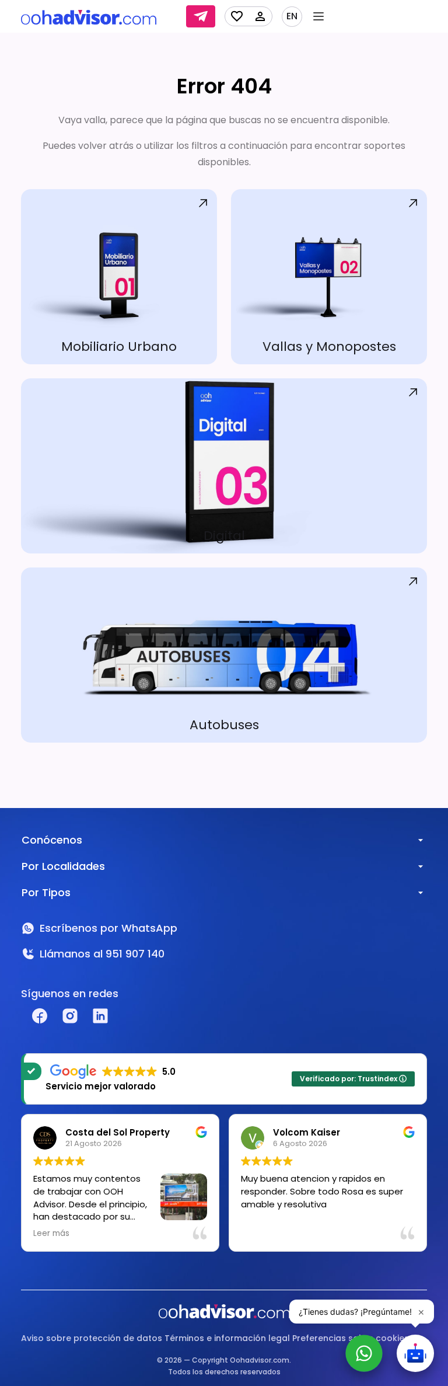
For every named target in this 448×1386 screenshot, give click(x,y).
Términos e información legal (227, 1338)
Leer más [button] (51, 1233)
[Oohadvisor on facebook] (39, 1016)
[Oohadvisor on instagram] (70, 1016)
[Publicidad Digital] (224, 465)
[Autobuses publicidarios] (224, 655)
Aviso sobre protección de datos (91, 1338)
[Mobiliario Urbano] (119, 276)
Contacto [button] (200, 16)
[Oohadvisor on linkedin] (100, 1016)
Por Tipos (46, 892)
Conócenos (52, 840)
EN (292, 16)
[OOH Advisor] (88, 17)
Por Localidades (63, 866)
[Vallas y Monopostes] (329, 276)
